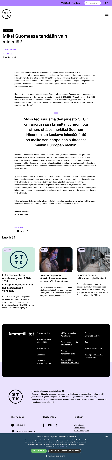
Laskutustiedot (79, 427)
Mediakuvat (76, 3)
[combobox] (92, 3)
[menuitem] (108, 3)
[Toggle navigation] (106, 14)
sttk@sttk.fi (21, 425)
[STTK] (6, 14)
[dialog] (56, 446)
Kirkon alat (41, 354)
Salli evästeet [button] (38, 451)
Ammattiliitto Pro (43, 348)
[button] (56, 456)
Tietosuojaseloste (81, 433)
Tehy (87, 342)
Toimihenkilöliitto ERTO (94, 348)
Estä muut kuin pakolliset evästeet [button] (65, 451)
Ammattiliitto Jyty (43, 333)
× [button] (109, 436)
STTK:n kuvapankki (81, 430)
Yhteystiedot (79, 425)
